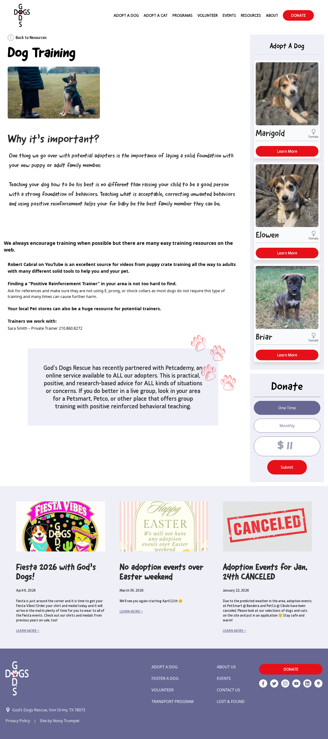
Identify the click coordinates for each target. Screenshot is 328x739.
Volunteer (207, 15)
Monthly (287, 425)
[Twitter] (274, 683)
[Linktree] (318, 683)
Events (229, 15)
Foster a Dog (165, 678)
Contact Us (228, 690)
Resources (251, 15)
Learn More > (27, 631)
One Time (287, 408)
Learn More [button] (287, 151)
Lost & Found (231, 701)
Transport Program (173, 701)
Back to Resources (31, 37)
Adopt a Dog (165, 667)
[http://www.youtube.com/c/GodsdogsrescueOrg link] (296, 683)
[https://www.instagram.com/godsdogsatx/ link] (285, 683)
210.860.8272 (70, 328)
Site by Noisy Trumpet (59, 720)
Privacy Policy (18, 720)
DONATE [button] (298, 15)
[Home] (22, 15)
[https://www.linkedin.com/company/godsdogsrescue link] (307, 683)
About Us (226, 667)
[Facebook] (263, 683)
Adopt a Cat (156, 15)
